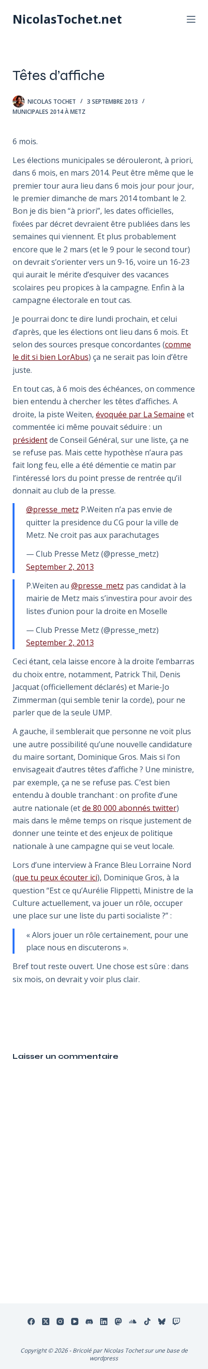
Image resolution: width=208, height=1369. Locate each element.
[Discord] (89, 1321)
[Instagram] (60, 1321)
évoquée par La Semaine (140, 414)
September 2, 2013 (60, 566)
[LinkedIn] (103, 1321)
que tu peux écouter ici (56, 877)
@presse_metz (52, 509)
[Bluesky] (161, 1321)
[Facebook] (31, 1321)
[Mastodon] (118, 1321)
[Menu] (191, 19)
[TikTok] (147, 1321)
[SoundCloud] (132, 1321)
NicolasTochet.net (67, 19)
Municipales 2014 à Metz (49, 112)
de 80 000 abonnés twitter (129, 808)
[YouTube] (74, 1321)
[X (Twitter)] (45, 1321)
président (30, 440)
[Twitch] (176, 1321)
